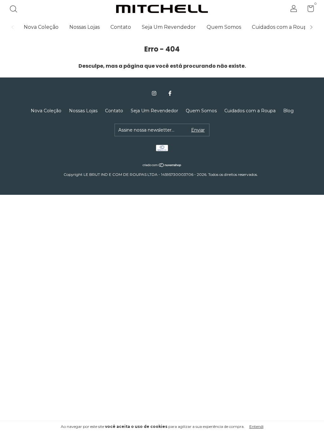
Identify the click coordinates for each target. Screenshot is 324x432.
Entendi (256, 426)
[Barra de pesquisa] (15, 10)
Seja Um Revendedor (169, 27)
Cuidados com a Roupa (281, 27)
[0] (308, 10)
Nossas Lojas (84, 27)
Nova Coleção (41, 27)
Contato (120, 27)
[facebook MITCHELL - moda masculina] (169, 93)
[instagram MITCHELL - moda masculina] (154, 93)
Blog (288, 111)
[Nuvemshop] (162, 166)
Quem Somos (224, 27)
